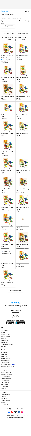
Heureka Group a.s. (17, 416)
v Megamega (19, 137)
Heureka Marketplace (6, 378)
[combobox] (15, 14)
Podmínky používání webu (18, 417)
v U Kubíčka (19, 59)
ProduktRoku (4, 398)
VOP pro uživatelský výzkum (7, 366)
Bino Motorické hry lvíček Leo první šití (23, 56)
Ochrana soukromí (5, 362)
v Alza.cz (18, 81)
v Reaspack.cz (4, 118)
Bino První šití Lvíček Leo (7, 56)
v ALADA (3, 267)
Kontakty (3, 332)
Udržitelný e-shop (5, 405)
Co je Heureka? (4, 330)
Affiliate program (5, 384)
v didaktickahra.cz (20, 192)
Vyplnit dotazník (15, 317)
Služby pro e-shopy (5, 376)
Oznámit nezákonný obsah (7, 344)
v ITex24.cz (18, 100)
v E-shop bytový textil (6, 211)
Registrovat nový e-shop (6, 374)
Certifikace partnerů (5, 400)
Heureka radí (4, 356)
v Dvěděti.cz (3, 137)
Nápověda (3, 388)
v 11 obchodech (4, 62)
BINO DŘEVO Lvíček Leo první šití (8, 189)
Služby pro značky (5, 380)
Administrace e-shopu (6, 372)
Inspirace (3, 403)
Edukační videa (4, 386)
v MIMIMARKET (4, 155)
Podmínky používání (5, 334)
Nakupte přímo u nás (5, 358)
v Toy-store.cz (19, 211)
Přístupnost (3, 346)
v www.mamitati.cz (5, 248)
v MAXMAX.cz (4, 229)
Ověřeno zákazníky (5, 394)
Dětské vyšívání (4, 57)
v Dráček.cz (3, 100)
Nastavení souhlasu (5, 360)
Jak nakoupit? (4, 352)
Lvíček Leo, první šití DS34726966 (23, 226)
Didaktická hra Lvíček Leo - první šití (8, 96)
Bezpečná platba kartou (6, 364)
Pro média (3, 338)
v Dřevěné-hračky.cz (21, 266)
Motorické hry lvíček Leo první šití (23, 189)
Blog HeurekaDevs (5, 342)
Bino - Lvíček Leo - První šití (7, 77)
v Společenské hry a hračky (22, 248)
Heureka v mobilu (5, 354)
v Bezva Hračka (19, 229)
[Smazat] (28, 14)
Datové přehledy (5, 382)
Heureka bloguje (4, 340)
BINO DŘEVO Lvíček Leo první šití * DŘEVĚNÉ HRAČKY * (23, 207)
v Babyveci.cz (4, 192)
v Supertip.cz (4, 286)
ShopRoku (3, 396)
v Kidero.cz (18, 118)
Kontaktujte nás (15, 312)
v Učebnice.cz (4, 81)
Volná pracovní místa (5, 336)
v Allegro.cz (3, 174)
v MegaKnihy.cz (19, 174)
